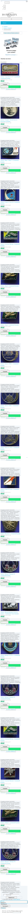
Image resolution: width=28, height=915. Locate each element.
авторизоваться (16, 912)
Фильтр (2, 901)
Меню (6, 2)
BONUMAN (17, 899)
